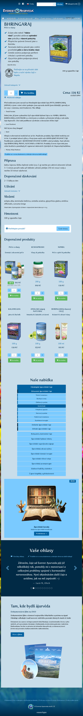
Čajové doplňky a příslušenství (41, 474)
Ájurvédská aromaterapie (42, 464)
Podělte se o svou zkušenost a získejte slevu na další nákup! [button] (26, 154)
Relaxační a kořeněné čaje (41, 434)
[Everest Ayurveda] (18, 11)
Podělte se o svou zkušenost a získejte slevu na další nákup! (51, 556)
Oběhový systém (41, 402)
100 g (61, 266)
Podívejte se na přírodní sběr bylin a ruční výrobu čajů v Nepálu (26, 72)
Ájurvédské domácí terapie (41, 454)
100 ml (61, 328)
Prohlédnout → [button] (41, 534)
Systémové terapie (41, 420)
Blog (37, 19)
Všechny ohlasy (18, 556)
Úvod (4, 18)
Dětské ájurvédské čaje (41, 429)
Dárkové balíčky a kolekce (41, 469)
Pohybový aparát (41, 409)
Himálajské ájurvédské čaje (41, 387)
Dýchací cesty (41, 399)
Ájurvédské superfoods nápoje (41, 444)
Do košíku (29, 93)
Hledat (60, 4)
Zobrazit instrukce (11, 191)
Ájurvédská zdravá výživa (41, 449)
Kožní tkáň (41, 406)
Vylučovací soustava (41, 417)
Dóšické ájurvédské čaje (41, 425)
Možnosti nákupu (13, 98)
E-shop (69, 19)
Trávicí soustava (41, 395)
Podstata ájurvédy (25, 19)
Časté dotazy (46, 19)
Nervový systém (41, 413)
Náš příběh (11, 19)
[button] (7, 576)
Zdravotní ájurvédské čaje (41, 391)
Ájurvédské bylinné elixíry (41, 439)
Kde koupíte (58, 19)
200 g (37, 266)
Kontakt (77, 19)
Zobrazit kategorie (11, 85)
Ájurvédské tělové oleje (41, 459)
